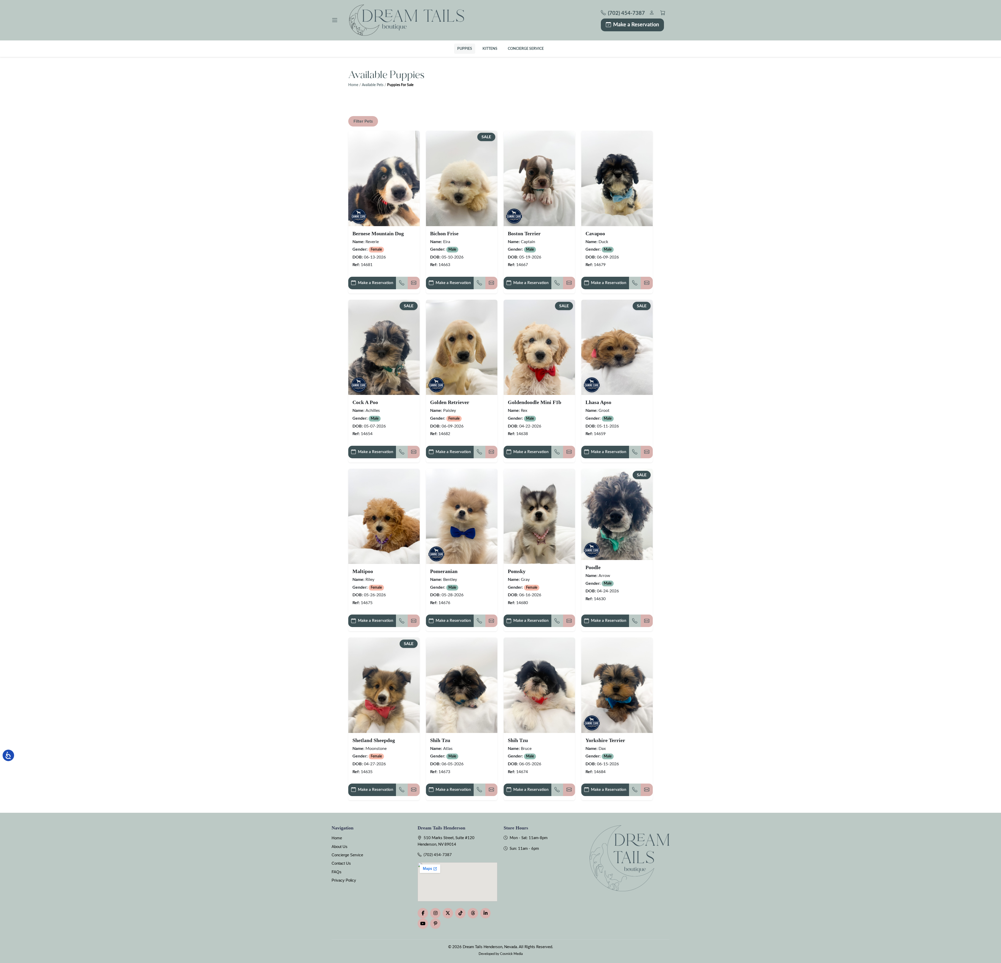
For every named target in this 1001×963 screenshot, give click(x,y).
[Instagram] (435, 913)
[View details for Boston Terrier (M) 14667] (539, 178)
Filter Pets (363, 121)
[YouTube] (423, 923)
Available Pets (372, 85)
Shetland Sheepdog (373, 740)
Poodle (593, 567)
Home (353, 85)
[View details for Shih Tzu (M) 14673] (461, 685)
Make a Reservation (636, 24)
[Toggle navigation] (335, 20)
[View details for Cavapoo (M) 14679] (617, 178)
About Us (339, 846)
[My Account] (651, 13)
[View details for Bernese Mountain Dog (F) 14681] (384, 178)
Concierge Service (526, 49)
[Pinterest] (435, 923)
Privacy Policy (344, 880)
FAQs (336, 872)
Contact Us (341, 863)
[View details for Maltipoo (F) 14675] (384, 516)
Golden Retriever (449, 402)
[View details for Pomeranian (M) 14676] (461, 516)
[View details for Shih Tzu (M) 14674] (539, 685)
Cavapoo (595, 233)
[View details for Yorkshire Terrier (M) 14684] (617, 685)
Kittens (490, 49)
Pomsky (517, 571)
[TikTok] (460, 913)
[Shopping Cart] (662, 13)
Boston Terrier (524, 233)
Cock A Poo (365, 402)
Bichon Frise (444, 233)
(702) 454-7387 (438, 855)
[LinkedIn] (485, 913)
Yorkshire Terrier (605, 740)
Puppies (464, 49)
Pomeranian (443, 571)
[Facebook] (423, 913)
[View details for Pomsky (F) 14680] (539, 516)
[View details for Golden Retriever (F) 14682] (461, 347)
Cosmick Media (511, 954)
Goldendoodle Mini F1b (534, 402)
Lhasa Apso (598, 402)
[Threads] (473, 913)
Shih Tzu (440, 740)
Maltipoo (362, 571)
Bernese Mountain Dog (378, 233)
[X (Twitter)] (448, 913)
